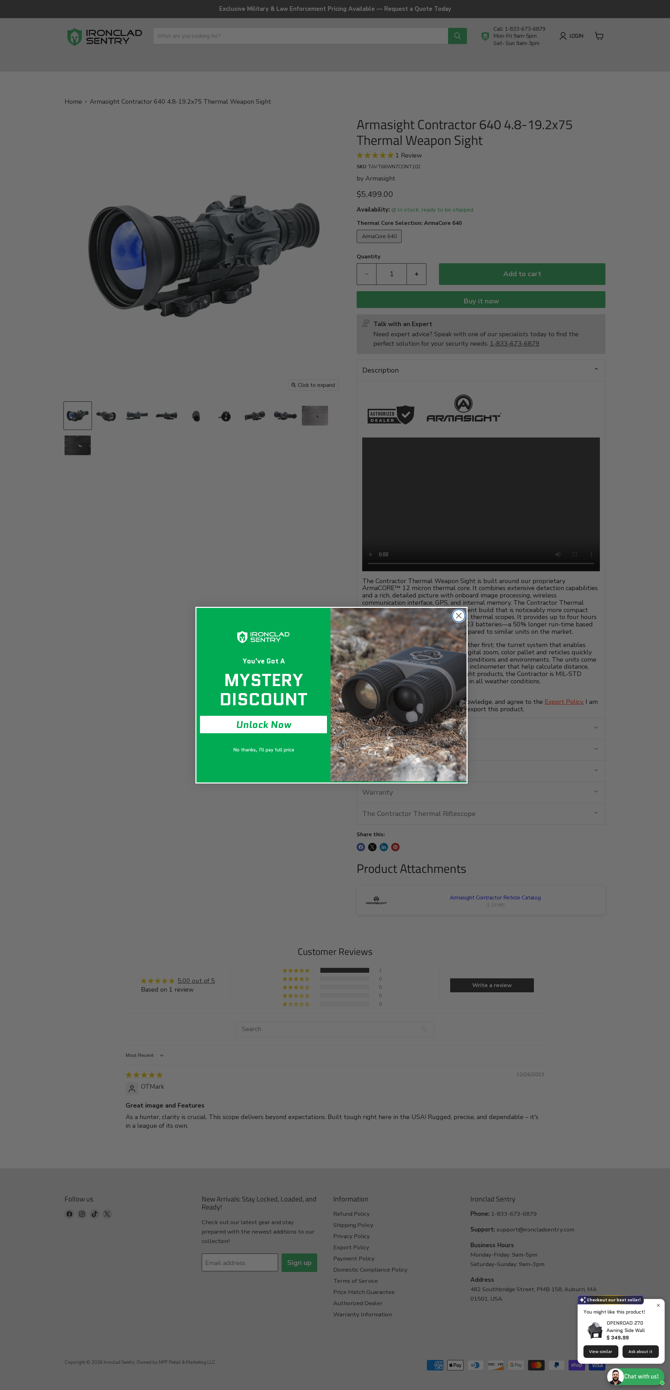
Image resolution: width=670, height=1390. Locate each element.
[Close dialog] (459, 616)
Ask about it (640, 1351)
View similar (600, 1351)
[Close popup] (658, 1305)
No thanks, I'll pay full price (263, 749)
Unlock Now (263, 724)
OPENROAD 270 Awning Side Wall (625, 1326)
